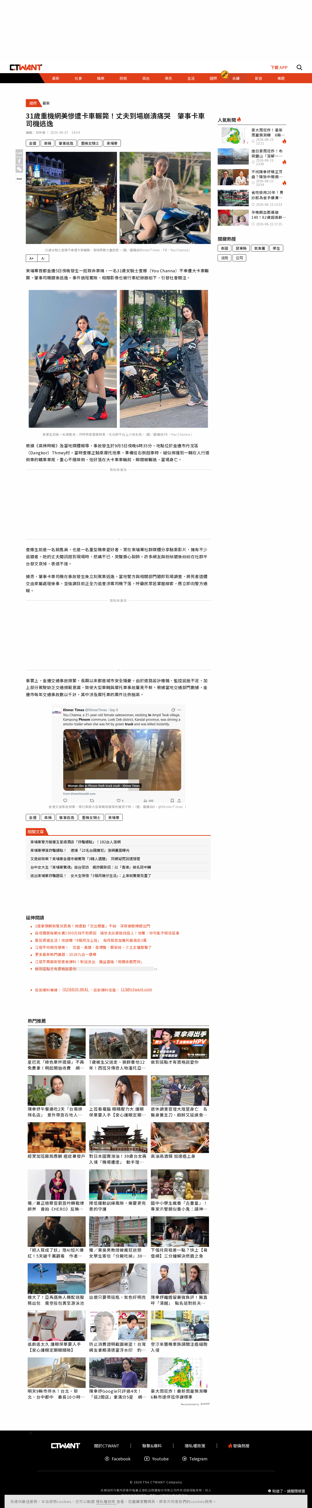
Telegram (198, 1458)
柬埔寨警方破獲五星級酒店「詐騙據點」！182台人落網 (75, 841)
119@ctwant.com (136, 989)
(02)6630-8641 (76, 989)
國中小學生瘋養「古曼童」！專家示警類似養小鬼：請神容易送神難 (179, 1206)
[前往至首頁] (26, 67)
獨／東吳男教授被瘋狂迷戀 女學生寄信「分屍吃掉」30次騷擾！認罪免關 (117, 1253)
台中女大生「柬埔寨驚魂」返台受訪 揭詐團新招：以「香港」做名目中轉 (90, 867)
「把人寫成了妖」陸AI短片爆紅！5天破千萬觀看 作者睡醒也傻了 (56, 1253)
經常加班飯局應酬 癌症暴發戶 (56, 1156)
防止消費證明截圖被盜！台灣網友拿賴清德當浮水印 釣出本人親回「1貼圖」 (117, 1347)
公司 (239, 257)
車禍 (47, 143)
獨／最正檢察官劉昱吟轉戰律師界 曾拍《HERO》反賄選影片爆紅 (56, 1206)
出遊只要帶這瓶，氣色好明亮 (117, 1297)
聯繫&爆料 (152, 1445)
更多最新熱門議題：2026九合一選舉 (65, 954)
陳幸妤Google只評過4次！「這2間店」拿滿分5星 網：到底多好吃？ (117, 1394)
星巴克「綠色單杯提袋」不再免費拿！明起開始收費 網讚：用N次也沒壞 (56, 1065)
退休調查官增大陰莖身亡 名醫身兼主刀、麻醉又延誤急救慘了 (179, 1112)
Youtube (160, 1458)
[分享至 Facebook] (19, 161)
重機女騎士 (90, 143)
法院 (224, 257)
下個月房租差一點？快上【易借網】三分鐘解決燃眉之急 (179, 1253)
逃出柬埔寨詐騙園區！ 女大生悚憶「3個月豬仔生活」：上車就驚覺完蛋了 (90, 875)
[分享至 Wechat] (19, 169)
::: (30, 85)
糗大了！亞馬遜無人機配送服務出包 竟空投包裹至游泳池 (56, 1300)
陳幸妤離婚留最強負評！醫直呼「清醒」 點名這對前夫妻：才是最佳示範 (179, 1300)
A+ (31, 258)
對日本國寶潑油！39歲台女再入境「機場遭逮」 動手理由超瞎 (117, 1159)
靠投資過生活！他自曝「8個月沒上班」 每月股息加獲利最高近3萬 (91, 940)
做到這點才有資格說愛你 (56, 969)
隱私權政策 (106, 1501)
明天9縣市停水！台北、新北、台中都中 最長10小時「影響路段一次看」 (54, 1394)
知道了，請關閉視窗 (288, 1490)
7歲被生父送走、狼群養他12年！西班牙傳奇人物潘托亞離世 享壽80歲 (117, 1065)
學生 (276, 248)
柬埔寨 (112, 143)
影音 (258, 78)
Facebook (121, 1458)
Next (19, 178)
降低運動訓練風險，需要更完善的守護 (117, 1206)
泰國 (224, 248)
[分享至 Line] (19, 153)
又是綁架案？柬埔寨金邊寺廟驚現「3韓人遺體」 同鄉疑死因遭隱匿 (85, 858)
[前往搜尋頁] (299, 67)
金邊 (32, 143)
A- (43, 258)
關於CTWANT (106, 1445)
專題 (281, 78)
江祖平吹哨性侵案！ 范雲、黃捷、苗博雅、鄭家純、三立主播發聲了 (93, 947)
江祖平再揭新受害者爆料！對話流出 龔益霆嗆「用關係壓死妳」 (89, 961)
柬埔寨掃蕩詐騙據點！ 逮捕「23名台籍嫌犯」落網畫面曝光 (80, 850)
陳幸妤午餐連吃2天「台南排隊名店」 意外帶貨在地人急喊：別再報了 (55, 1112)
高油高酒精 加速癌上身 (173, 1156)
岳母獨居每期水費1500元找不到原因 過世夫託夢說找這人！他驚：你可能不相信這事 (107, 933)
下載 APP (279, 67)
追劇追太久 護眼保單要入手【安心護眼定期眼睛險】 (54, 1347)
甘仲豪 (40, 132)
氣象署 (259, 248)
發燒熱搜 (240, 1445)
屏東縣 (241, 248)
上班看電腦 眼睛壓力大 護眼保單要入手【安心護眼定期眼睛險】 (117, 1112)
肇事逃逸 (66, 143)
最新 (55, 78)
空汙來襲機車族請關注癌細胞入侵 (179, 1347)
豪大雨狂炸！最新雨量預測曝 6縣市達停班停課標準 (180, 1394)
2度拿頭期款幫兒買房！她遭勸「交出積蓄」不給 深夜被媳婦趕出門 (92, 926)
